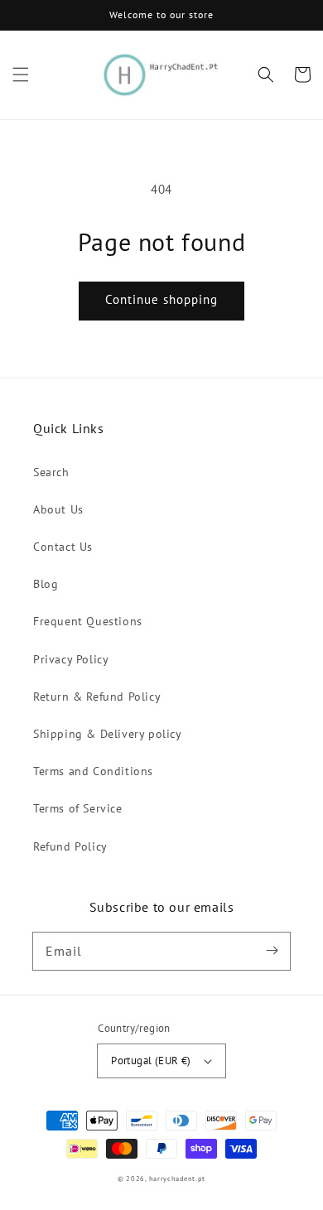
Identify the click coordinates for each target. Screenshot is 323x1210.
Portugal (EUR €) (150, 1060)
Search (51, 472)
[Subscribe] (271, 951)
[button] (20, 74)
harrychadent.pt (177, 1178)
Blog (45, 583)
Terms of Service (78, 808)
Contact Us (63, 546)
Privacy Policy (70, 659)
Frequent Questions (87, 621)
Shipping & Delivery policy (107, 733)
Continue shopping (161, 299)
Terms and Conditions (93, 771)
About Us (58, 509)
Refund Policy (70, 846)
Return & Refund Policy (97, 696)
